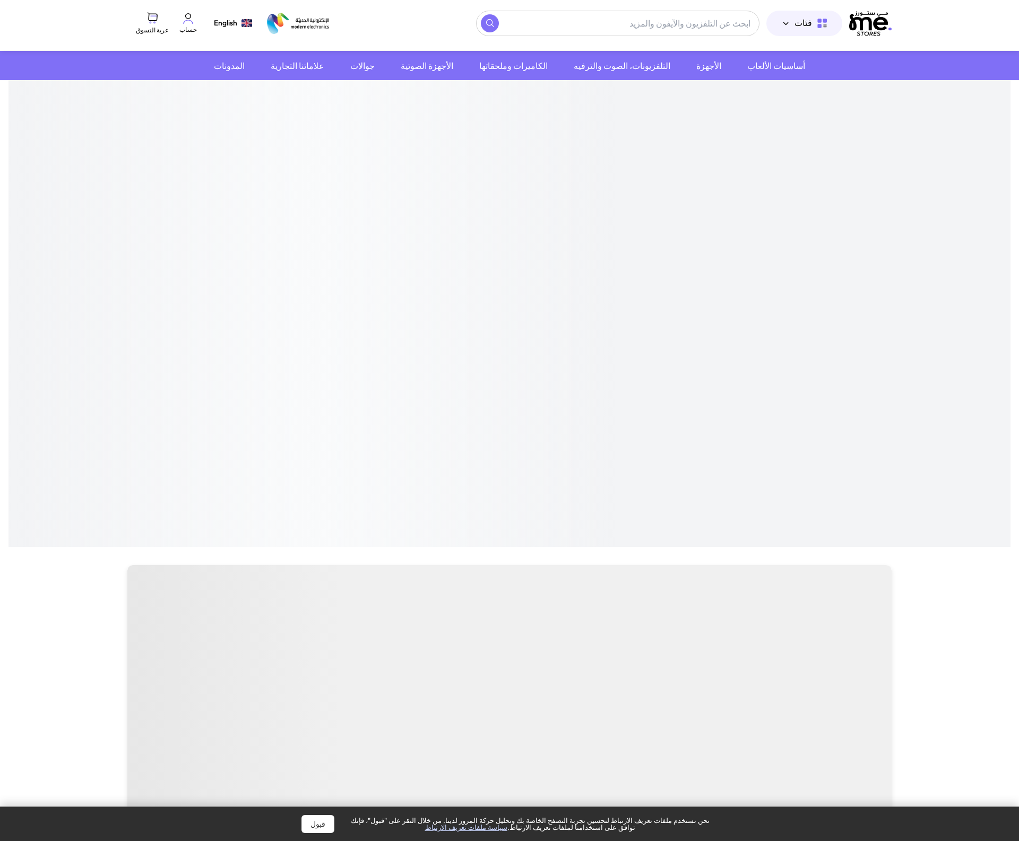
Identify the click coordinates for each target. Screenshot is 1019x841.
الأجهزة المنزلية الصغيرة (761, 652)
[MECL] (870, 23)
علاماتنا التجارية (297, 65)
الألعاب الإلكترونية (485, 652)
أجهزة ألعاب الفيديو (586, 652)
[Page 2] (515, 405)
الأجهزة (708, 65)
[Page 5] (496, 405)
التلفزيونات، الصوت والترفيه (622, 65)
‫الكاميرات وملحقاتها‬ (513, 65)
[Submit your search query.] (490, 23)
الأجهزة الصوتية (427, 65)
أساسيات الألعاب (776, 65)
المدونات (229, 65)
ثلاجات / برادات (182, 652)
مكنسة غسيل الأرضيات (376, 652)
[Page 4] (503, 405)
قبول (317, 824)
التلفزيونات (858, 652)
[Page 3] (509, 405)
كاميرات (669, 652)
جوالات (362, 65)
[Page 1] (522, 405)
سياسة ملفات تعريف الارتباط (466, 827)
